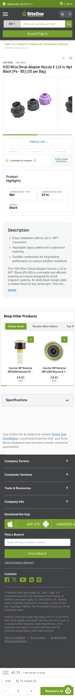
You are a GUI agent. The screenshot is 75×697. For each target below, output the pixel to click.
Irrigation (36, 44)
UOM (8, 681)
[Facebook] (8, 581)
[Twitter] (15, 581)
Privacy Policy (38, 637)
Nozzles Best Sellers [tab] (45, 326)
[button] (18, 4)
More (12, 290)
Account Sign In (37, 33)
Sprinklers (50, 44)
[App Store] (20, 521)
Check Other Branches (61, 160)
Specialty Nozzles (16, 48)
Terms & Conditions (15, 637)
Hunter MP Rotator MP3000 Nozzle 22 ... (20, 370)
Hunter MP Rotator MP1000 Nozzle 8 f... (54, 370)
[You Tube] (23, 581)
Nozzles (63, 44)
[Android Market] (55, 521)
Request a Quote (56, 691)
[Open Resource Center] (68, 690)
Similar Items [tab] (16, 326)
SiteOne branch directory (19, 562)
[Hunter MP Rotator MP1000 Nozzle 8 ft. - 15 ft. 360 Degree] (54, 351)
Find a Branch (14, 534)
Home (8, 44)
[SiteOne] (33, 16)
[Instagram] (40, 581)
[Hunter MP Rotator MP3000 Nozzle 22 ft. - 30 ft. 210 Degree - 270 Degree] (21, 351)
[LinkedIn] (32, 581)
